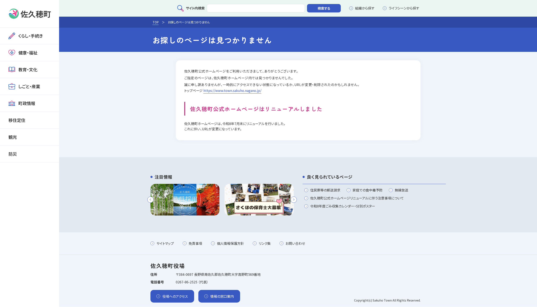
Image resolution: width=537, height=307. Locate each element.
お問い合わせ (295, 243)
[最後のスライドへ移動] (150, 200)
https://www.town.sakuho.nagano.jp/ (232, 90)
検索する (324, 8)
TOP (156, 22)
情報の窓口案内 (222, 296)
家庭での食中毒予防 (368, 190)
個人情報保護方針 (230, 243)
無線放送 (401, 190)
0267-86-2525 (186, 281)
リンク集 (265, 243)
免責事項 (195, 243)
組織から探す (364, 8)
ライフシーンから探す (404, 8)
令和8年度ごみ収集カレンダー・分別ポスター (342, 206)
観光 (12, 137)
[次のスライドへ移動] (294, 200)
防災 (12, 154)
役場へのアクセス (175, 296)
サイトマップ (165, 243)
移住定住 (16, 120)
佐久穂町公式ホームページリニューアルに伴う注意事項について (357, 198)
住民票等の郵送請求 (325, 190)
